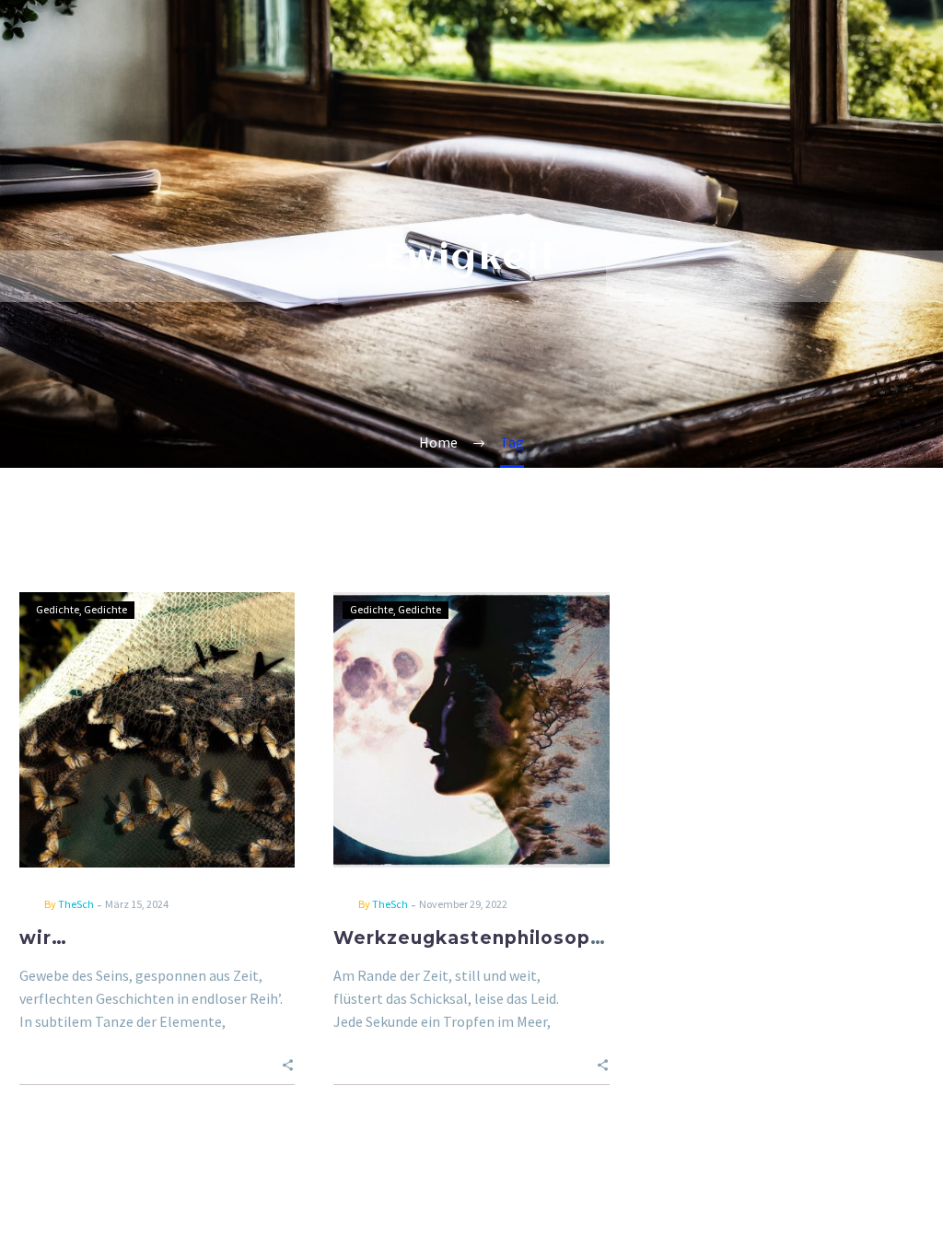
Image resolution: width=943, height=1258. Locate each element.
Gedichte (57, 609)
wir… (43, 938)
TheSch (76, 904)
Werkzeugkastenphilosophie (477, 938)
